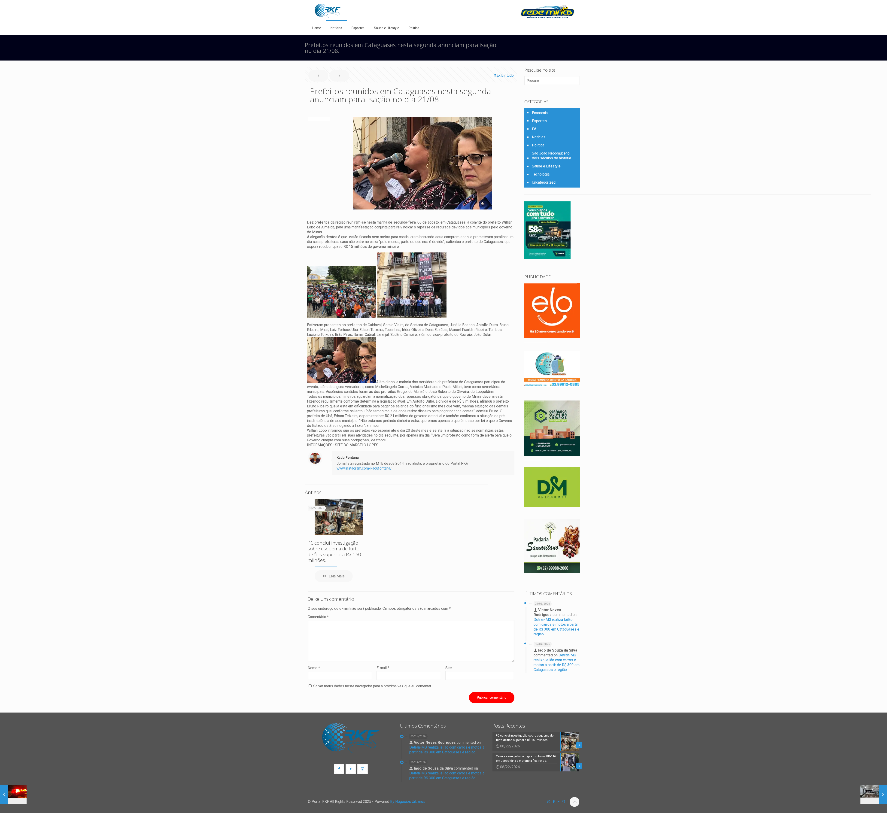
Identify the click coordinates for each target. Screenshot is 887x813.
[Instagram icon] (563, 802)
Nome (314, 668)
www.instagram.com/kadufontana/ (364, 468)
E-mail (383, 668)
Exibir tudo (505, 75)
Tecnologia (541, 174)
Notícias (538, 137)
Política (538, 145)
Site (448, 668)
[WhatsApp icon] (548, 802)
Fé (534, 129)
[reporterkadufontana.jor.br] (328, 10)
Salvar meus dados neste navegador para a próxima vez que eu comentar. (372, 686)
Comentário (318, 617)
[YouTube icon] (558, 802)
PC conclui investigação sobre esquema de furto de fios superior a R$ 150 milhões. (334, 551)
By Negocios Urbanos (407, 801)
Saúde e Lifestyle (546, 166)
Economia (540, 113)
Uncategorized (544, 182)
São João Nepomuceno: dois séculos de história (551, 155)
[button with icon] (339, 769)
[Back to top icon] (574, 802)
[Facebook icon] (553, 802)
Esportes (539, 121)
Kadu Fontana (348, 457)
